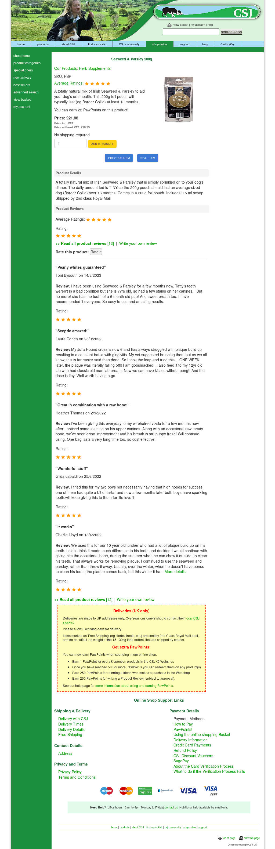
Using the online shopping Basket (201, 734)
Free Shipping (70, 734)
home (21, 44)
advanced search (26, 92)
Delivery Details (71, 729)
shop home (21, 56)
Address (65, 753)
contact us (171, 807)
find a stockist (97, 44)
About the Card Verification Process (203, 766)
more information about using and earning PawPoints (134, 685)
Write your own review (138, 243)
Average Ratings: (69, 83)
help (210, 25)
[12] (85, 243)
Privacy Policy (70, 771)
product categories (27, 63)
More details (175, 571)
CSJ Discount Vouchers (193, 755)
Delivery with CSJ (73, 718)
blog (205, 44)
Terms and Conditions (77, 777)
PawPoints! (182, 729)
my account (198, 25)
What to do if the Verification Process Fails (209, 771)
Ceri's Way (227, 44)
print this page (251, 838)
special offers (23, 70)
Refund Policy (185, 750)
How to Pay (183, 724)
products (43, 44)
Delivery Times (71, 724)
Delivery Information (190, 739)
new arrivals (22, 77)
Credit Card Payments (192, 745)
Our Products (65, 68)
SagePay (181, 760)
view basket (180, 25)
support (185, 44)
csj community (173, 827)
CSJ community (129, 44)
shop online (159, 44)
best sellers (21, 85)
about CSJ (68, 44)
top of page (228, 838)
